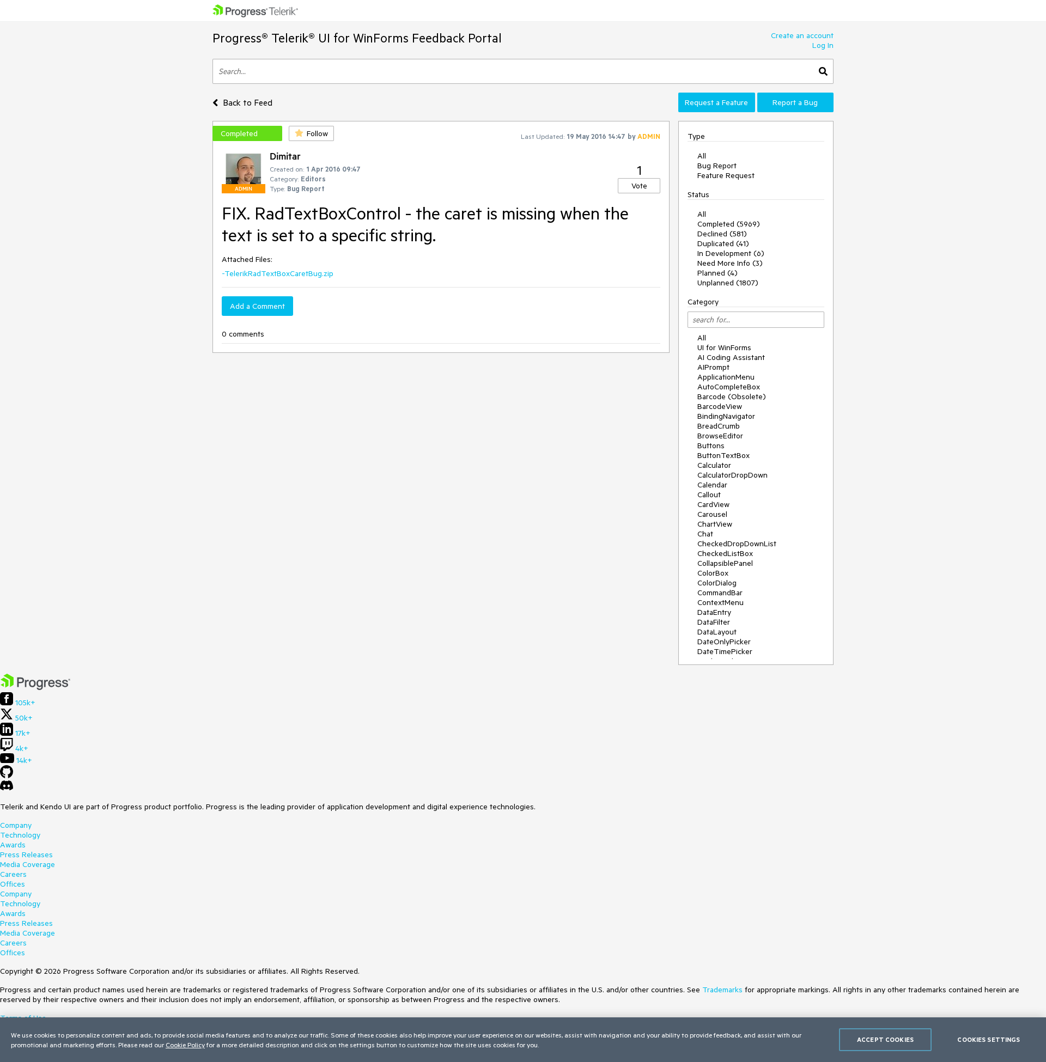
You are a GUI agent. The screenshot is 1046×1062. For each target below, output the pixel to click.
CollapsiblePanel (725, 563)
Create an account (802, 35)
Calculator (714, 465)
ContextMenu (720, 602)
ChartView (714, 524)
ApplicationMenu (726, 377)
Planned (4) (717, 273)
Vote (639, 186)
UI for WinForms (724, 347)
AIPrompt (713, 367)
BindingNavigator (726, 416)
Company (16, 825)
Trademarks (722, 989)
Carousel (712, 514)
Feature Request (726, 175)
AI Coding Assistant (731, 357)
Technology (20, 835)
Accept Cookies (885, 1039)
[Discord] (6, 788)
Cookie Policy (185, 1044)
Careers (13, 874)
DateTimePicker (724, 651)
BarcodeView (719, 406)
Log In (823, 45)
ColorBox (712, 573)
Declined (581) (722, 234)
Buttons (711, 445)
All (701, 156)
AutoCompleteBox (728, 387)
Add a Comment (257, 306)
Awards (13, 845)
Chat (705, 534)
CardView (713, 504)
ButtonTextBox (723, 455)
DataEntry (714, 612)
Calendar (712, 485)
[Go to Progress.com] (35, 687)
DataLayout (717, 632)
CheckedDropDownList (736, 543)
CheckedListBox (725, 553)
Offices (12, 884)
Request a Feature (716, 102)
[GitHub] (6, 775)
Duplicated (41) (723, 243)
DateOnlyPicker (724, 641)
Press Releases (26, 854)
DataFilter (713, 622)
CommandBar (720, 592)
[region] (523, 1039)
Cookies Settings (988, 1039)
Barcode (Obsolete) (731, 396)
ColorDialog (717, 583)
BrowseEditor (720, 436)
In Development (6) (730, 253)
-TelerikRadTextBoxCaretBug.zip (277, 273)
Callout (709, 494)
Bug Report (717, 165)
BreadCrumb (718, 426)
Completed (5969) (728, 224)
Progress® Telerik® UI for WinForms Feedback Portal (357, 38)
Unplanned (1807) (727, 283)
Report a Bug (795, 102)
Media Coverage (27, 864)
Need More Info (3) (730, 263)
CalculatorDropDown (732, 475)
